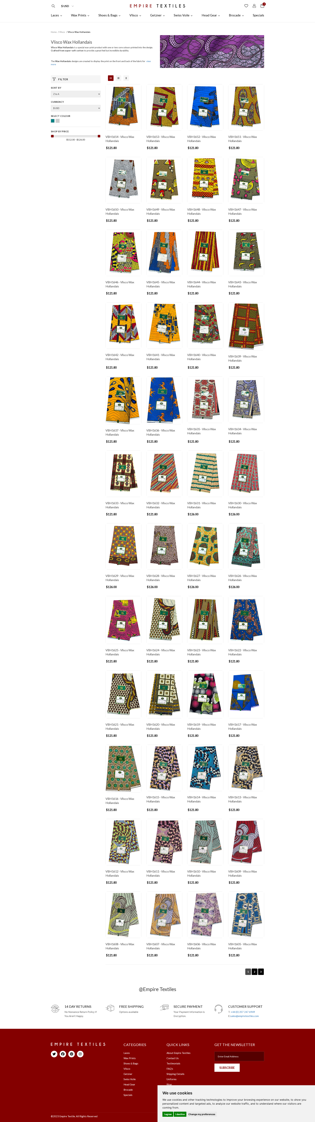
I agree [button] (168, 1114)
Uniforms (172, 1079)
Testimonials (173, 1063)
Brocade (128, 1089)
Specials (128, 1094)
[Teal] (52, 120)
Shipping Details (175, 1073)
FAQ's (170, 1068)
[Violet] (57, 120)
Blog (169, 1084)
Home (54, 32)
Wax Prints (130, 1058)
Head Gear (129, 1084)
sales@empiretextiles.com (244, 1015)
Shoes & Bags (131, 1063)
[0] (262, 6)
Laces (127, 1052)
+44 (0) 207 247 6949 (243, 1011)
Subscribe (227, 1067)
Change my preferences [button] (201, 1114)
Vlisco (62, 32)
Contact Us (173, 1058)
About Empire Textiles (178, 1052)
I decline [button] (180, 1114)
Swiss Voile (130, 1079)
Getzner (128, 1073)
